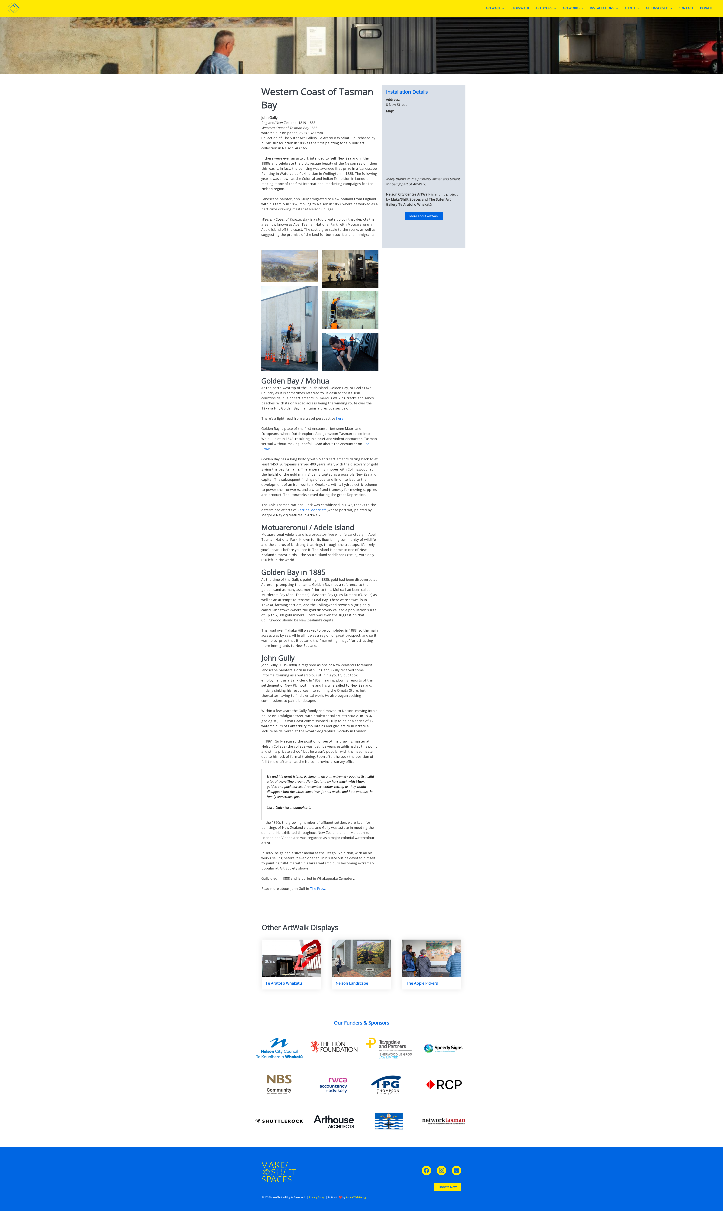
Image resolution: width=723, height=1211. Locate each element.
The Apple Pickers (422, 983)
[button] (426, 1170)
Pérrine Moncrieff (311, 510)
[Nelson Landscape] (361, 958)
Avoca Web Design (356, 1197)
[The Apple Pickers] (431, 958)
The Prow (317, 888)
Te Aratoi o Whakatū (283, 983)
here (339, 418)
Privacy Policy (317, 1197)
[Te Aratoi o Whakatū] (291, 958)
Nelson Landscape (352, 983)
